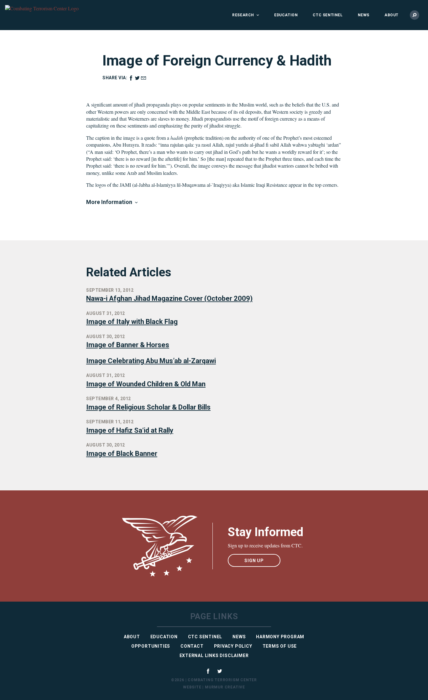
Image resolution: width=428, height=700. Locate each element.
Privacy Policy (233, 646)
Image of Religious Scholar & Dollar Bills (148, 407)
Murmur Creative (225, 687)
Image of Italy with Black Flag (132, 322)
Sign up (254, 560)
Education (286, 15)
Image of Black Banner (121, 453)
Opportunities (150, 646)
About (391, 15)
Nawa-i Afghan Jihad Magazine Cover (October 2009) (169, 298)
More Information (109, 202)
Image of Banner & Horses (127, 345)
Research (243, 15)
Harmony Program (280, 636)
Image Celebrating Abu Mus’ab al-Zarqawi (151, 361)
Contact (192, 646)
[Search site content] (414, 15)
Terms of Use (280, 646)
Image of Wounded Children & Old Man (146, 384)
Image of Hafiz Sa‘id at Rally (129, 430)
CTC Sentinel (327, 15)
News (363, 15)
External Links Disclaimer (214, 655)
